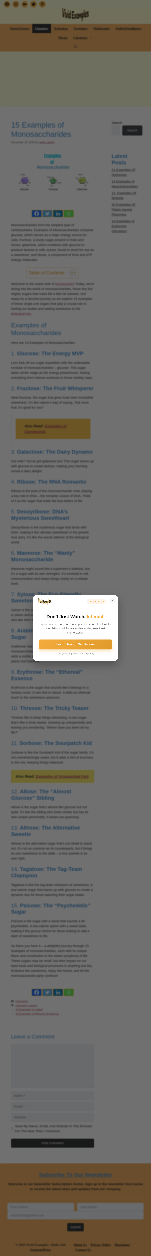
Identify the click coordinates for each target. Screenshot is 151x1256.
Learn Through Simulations (75, 644)
